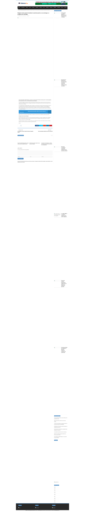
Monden (51, 7)
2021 (54, 496)
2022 (54, 494)
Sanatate (58, 7)
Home (19, 7)
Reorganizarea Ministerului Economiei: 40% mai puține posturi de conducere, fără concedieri (64, 82)
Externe (41, 7)
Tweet (41, 125)
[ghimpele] (53, 507)
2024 (54, 490)
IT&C (44, 7)
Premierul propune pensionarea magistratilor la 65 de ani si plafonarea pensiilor (63, 283)
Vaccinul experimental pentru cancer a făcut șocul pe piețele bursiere (23, 143)
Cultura (33, 7)
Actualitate (23, 7)
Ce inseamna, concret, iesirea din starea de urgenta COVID (25, 132)
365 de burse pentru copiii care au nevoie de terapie (34, 143)
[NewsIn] (23, 3)
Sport (62, 7)
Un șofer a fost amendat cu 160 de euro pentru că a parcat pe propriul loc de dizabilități (46, 144)
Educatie (37, 7)
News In (36, 510)
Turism (65, 7)
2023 (54, 492)
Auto (30, 7)
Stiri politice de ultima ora (23, 10)
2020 (54, 498)
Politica (55, 7)
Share (37, 125)
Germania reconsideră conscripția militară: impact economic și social (64, 148)
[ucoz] (19, 507)
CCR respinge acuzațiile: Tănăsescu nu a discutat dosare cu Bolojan (63, 14)
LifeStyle (47, 7)
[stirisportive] (37, 507)
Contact (53, 510)
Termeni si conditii (45, 510)
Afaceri (27, 7)
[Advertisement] (35, 91)
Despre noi (49, 510)
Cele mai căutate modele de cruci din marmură (45, 131)
